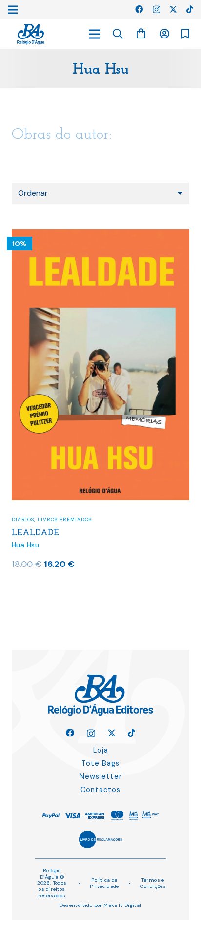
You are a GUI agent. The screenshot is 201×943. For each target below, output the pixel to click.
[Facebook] (139, 9)
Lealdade (35, 533)
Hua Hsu (25, 545)
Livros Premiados (65, 519)
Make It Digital (122, 905)
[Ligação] (31, 34)
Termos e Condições (153, 883)
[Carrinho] (141, 34)
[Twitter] (173, 9)
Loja (100, 750)
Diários (23, 519)
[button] (118, 34)
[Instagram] (156, 9)
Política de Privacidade (104, 883)
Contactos (100, 789)
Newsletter (101, 776)
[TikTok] (189, 9)
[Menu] (94, 34)
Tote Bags (100, 763)
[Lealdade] (100, 235)
